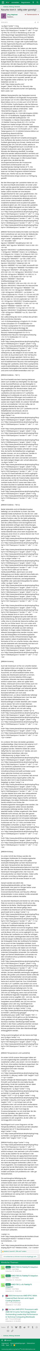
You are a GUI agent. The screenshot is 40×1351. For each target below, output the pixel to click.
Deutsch (8, 1340)
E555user (8, 1269)
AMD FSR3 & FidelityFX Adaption (24, 1275)
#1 (38, 22)
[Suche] (37, 2)
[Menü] (2, 2)
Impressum (5, 1343)
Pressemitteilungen (15, 1303)
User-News (15, 1269)
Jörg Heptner (12, 14)
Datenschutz (31, 1343)
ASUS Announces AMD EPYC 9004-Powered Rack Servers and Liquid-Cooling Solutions (21, 1298)
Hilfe (2, 1345)
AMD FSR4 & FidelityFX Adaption (24, 1267)
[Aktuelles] (33, 2)
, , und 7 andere (15, 1251)
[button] (2, 1340)
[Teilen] (35, 22)
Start (7, 1345)
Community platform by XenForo (18, 1349)
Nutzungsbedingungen (17, 1343)
